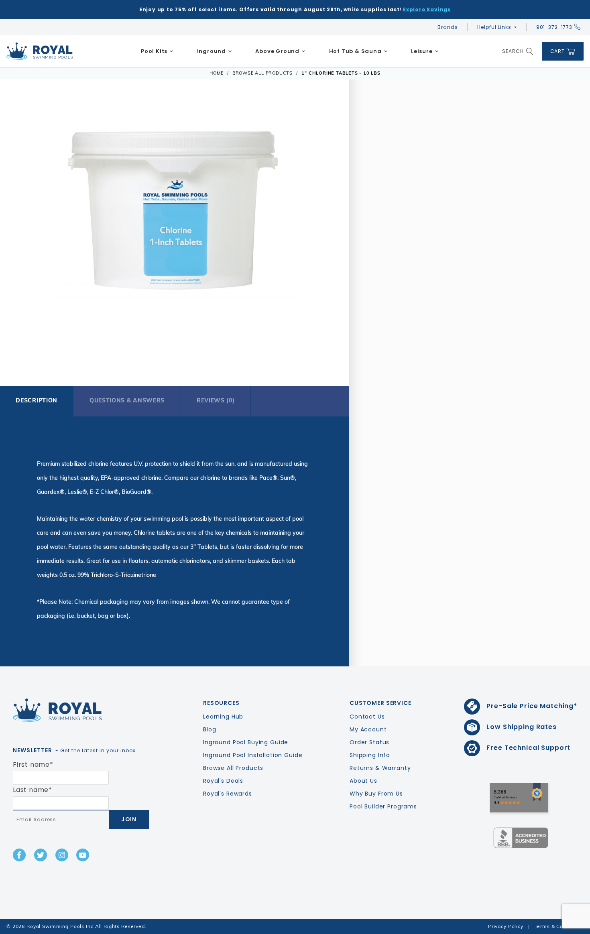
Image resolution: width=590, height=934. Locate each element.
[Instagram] (61, 855)
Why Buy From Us (376, 794)
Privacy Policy (505, 926)
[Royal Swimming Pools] (77, 710)
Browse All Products (233, 768)
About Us (363, 781)
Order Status (369, 742)
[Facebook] (19, 855)
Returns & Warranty (380, 768)
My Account (368, 729)
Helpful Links (494, 27)
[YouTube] (82, 855)
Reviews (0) (216, 400)
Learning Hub (223, 717)
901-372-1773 (554, 27)
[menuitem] (157, 51)
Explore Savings (427, 9)
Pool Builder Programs (383, 806)
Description (36, 400)
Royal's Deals (223, 781)
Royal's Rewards (227, 794)
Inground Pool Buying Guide (245, 742)
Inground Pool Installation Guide (253, 755)
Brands (447, 27)
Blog (209, 729)
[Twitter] (40, 855)
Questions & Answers (127, 400)
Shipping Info (370, 755)
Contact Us (367, 717)
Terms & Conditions (559, 926)
